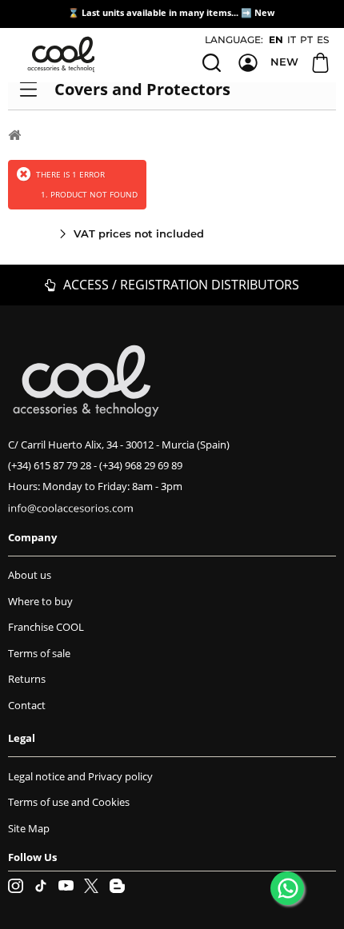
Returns (27, 679)
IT (291, 40)
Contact (27, 705)
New (265, 12)
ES (323, 40)
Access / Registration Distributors (179, 284)
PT (306, 40)
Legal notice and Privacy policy (80, 776)
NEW (284, 61)
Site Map (29, 828)
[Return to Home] (14, 134)
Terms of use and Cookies (69, 802)
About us (29, 575)
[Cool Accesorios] (63, 54)
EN (276, 40)
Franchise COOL (46, 627)
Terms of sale (39, 653)
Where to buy (40, 601)
